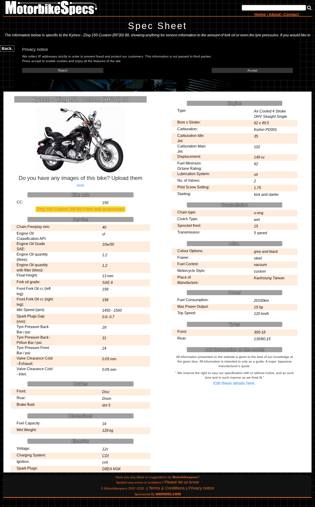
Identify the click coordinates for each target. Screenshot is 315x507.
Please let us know (181, 482)
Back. (7, 48)
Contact (291, 14)
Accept (252, 70)
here (80, 185)
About (275, 14)
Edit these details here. (234, 383)
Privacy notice (201, 488)
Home (260, 14)
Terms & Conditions (167, 488)
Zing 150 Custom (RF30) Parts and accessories (80, 209)
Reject (62, 70)
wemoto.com (168, 494)
